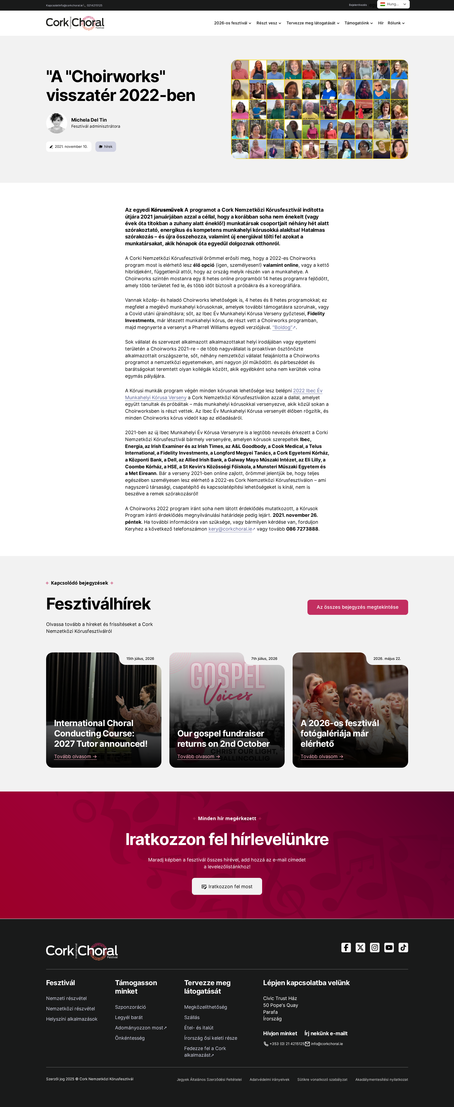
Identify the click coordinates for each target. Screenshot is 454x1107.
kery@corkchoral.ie (230, 529)
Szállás (192, 1017)
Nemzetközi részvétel (70, 1008)
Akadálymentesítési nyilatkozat (381, 1079)
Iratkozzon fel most (231, 886)
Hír (381, 23)
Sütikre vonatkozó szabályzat (322, 1079)
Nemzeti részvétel (66, 998)
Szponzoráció (130, 1007)
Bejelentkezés (358, 4)
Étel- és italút (199, 1027)
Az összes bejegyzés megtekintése (358, 607)
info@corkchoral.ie (71, 5)
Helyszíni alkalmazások (72, 1019)
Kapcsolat (52, 5)
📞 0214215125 (92, 5)
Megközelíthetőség (205, 1007)
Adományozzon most (139, 1027)
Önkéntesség (130, 1038)
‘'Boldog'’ (282, 327)
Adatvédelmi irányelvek (269, 1079)
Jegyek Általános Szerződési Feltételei (209, 1079)
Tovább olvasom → (75, 756)
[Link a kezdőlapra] (75, 23)
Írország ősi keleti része (210, 1038)
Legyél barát (129, 1017)
